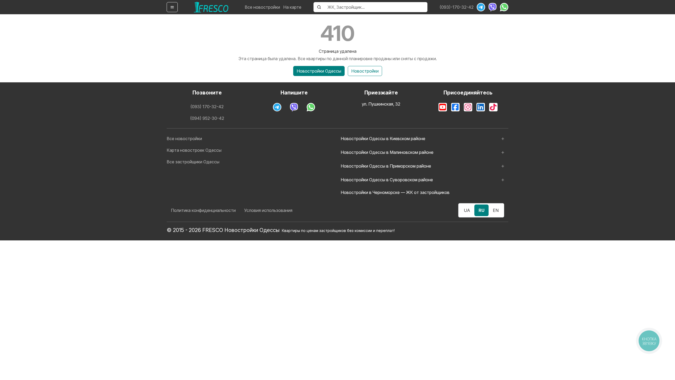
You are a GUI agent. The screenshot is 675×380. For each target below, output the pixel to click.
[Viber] (492, 7)
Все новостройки (262, 7)
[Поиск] (319, 7)
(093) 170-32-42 (207, 106)
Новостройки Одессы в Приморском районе (386, 166)
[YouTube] (442, 107)
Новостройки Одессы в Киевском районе (383, 138)
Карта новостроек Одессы (194, 150)
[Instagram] (468, 107)
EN (496, 210)
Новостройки (365, 71)
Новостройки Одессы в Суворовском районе (387, 179)
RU (481, 210)
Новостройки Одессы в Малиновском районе (387, 152)
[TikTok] (493, 107)
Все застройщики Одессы (193, 161)
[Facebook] (455, 107)
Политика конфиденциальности (203, 210)
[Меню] (172, 7)
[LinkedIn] (480, 107)
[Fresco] (211, 7)
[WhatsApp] (504, 7)
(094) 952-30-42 (207, 118)
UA (467, 210)
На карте (292, 7)
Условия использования (268, 210)
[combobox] (375, 7)
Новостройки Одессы (319, 71)
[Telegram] (481, 7)
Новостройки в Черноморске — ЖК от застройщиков (395, 192)
